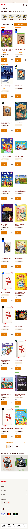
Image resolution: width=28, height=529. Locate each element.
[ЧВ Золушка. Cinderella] (7, 145)
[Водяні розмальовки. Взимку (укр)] (7, 349)
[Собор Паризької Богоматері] (7, 213)
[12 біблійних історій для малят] (7, 383)
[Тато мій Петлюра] (21, 75)
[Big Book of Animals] (21, 247)
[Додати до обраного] (12, 60)
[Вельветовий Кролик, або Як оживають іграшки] (7, 111)
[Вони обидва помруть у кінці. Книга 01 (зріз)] (7, 75)
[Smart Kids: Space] (21, 315)
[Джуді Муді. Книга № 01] (21, 38)
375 (17, 447)
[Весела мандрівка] (21, 417)
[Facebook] (2, 502)
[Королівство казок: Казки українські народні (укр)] (21, 281)
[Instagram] (5, 502)
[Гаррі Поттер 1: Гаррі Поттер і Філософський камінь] (7, 38)
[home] (1, 8)
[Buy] (4, 60)
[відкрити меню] (26, 5)
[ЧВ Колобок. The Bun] (21, 145)
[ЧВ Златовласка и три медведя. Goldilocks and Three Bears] (21, 179)
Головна (5, 8)
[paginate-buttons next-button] (20, 446)
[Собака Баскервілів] (7, 281)
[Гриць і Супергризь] (7, 315)
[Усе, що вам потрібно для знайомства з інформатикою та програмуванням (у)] (21, 383)
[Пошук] (23, 5)
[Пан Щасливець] (21, 349)
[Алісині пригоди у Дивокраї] (7, 417)
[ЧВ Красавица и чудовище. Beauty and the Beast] (7, 179)
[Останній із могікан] (21, 111)
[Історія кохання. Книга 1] (7, 247)
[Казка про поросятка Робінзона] (21, 213)
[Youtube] (8, 502)
